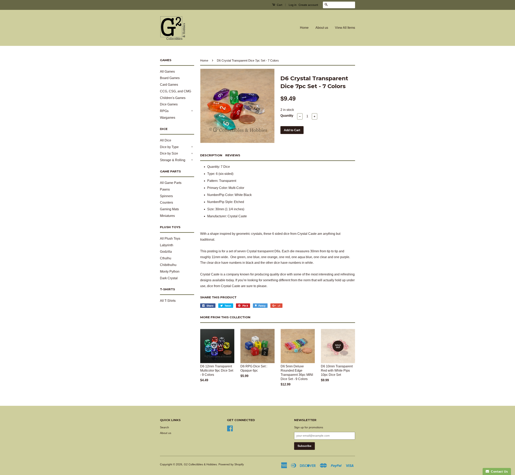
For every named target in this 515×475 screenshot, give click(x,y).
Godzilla (166, 251)
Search (164, 427)
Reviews (232, 155)
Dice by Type (169, 147)
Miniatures (167, 215)
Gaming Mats (169, 209)
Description (211, 155)
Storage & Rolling (172, 160)
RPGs (164, 111)
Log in (293, 4)
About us (321, 27)
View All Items (345, 27)
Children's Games (172, 98)
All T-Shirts (168, 300)
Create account (308, 4)
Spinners (166, 196)
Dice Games (169, 104)
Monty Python (169, 271)
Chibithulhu (168, 265)
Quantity (286, 115)
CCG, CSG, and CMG (175, 91)
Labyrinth (166, 245)
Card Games (169, 84)
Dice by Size (169, 153)
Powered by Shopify (231, 464)
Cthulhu (165, 258)
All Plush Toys (170, 238)
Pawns (165, 189)
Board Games (170, 78)
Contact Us (498, 471)
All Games (167, 71)
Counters (166, 202)
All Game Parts (170, 182)
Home (304, 27)
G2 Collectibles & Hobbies (200, 464)
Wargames (167, 117)
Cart (279, 4)
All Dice (165, 140)
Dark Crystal (169, 278)
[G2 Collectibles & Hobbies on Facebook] (230, 428)
